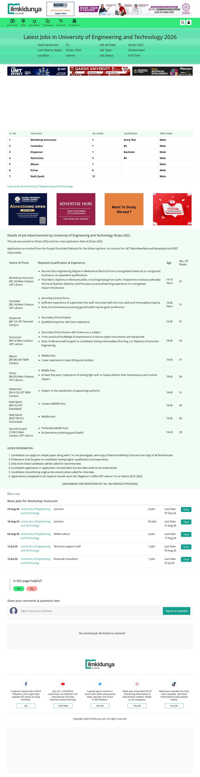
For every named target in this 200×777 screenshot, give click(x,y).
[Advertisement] (100, 100)
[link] (60, 9)
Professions (74, 25)
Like (26, 706)
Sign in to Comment (177, 610)
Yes (19, 588)
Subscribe (63, 706)
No (32, 588)
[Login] (188, 22)
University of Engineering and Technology (35, 511)
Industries (61, 25)
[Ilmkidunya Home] (24, 8)
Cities (23, 25)
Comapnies (48, 25)
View (186, 509)
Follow (100, 706)
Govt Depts (34, 25)
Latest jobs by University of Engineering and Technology (40, 186)
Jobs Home (12, 25)
